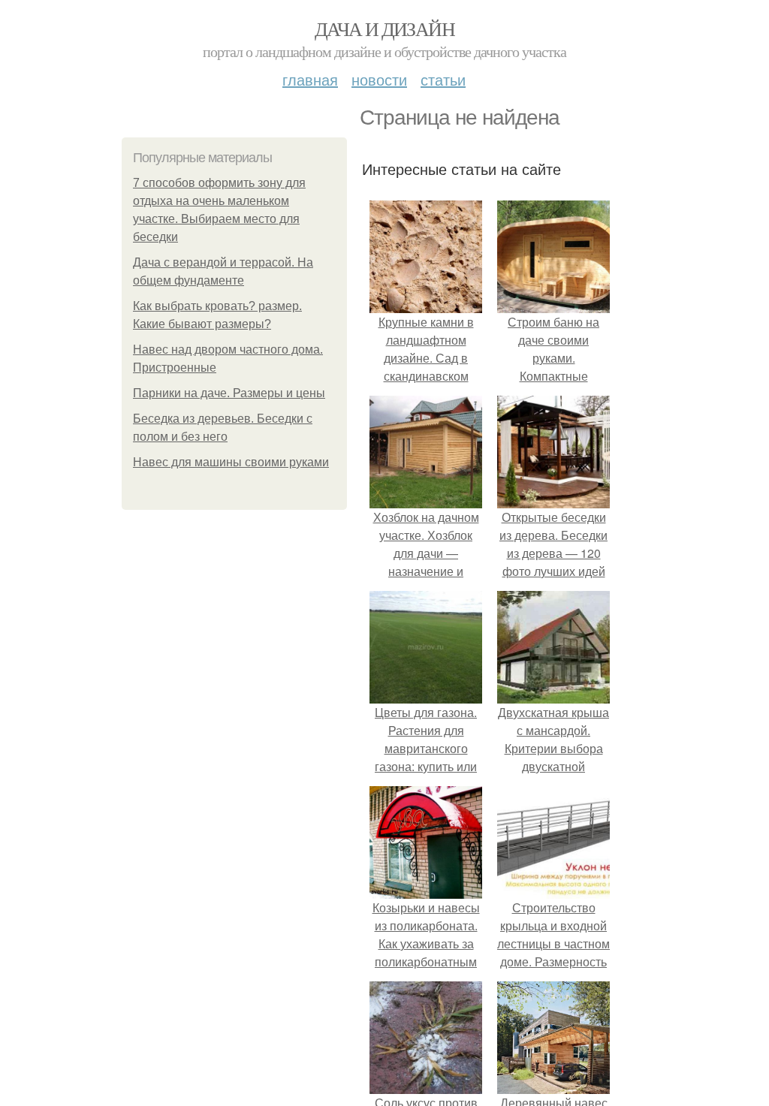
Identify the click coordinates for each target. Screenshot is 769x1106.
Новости (379, 79)
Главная (310, 79)
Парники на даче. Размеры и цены (229, 393)
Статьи (443, 79)
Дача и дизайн (384, 28)
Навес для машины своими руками (231, 462)
